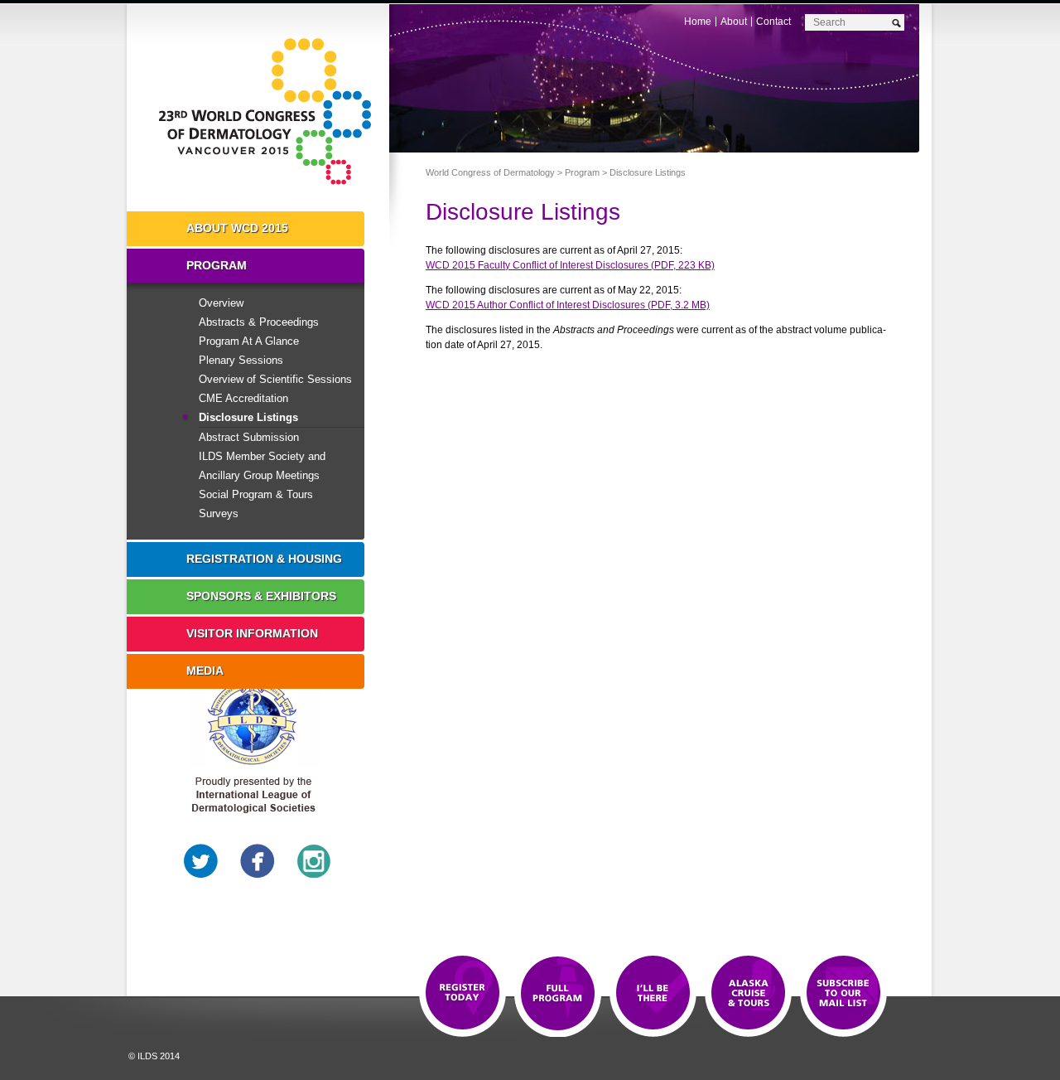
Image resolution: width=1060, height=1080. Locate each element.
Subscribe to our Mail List (843, 994)
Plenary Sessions (241, 360)
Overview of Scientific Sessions (275, 379)
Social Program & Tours (256, 494)
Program (582, 172)
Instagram (314, 861)
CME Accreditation (243, 398)
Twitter (201, 861)
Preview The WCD (748, 994)
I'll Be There (653, 994)
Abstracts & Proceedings (259, 322)
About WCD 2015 (237, 228)
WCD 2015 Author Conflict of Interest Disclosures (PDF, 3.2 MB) (568, 305)
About (733, 21)
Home (697, 21)
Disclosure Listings (248, 417)
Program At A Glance (249, 341)
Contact (773, 21)
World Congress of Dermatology (270, 111)
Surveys (218, 513)
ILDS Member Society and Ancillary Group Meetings (262, 466)
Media (205, 670)
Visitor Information (252, 633)
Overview (221, 303)
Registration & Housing (264, 558)
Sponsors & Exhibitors (261, 596)
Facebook (257, 861)
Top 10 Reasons (557, 994)
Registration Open (462, 994)
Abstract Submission (249, 437)
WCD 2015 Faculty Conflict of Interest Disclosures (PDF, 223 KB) (570, 265)
